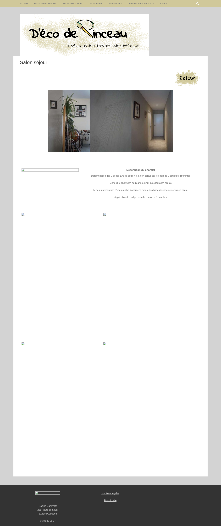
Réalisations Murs (72, 3)
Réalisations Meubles (45, 3)
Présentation (115, 3)
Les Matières (96, 3)
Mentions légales (110, 493)
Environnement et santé (141, 3)
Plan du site (110, 500)
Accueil (24, 3)
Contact (164, 3)
